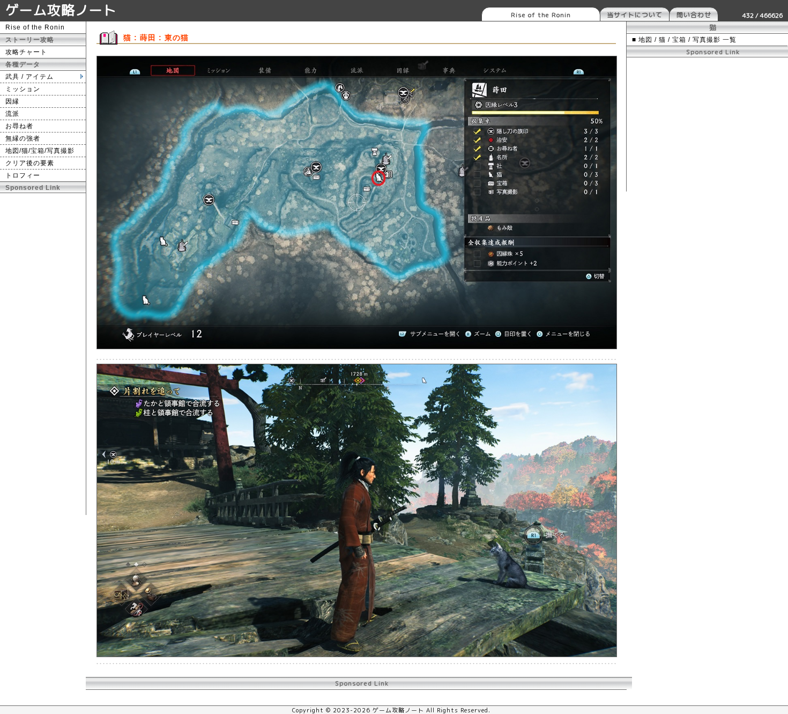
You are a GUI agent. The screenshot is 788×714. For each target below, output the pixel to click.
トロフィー (22, 175)
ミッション (22, 89)
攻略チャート (26, 52)
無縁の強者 (22, 138)
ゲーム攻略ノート (61, 10)
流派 (12, 113)
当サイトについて (635, 14)
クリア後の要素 (29, 163)
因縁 (12, 101)
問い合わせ (694, 14)
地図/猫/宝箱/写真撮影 (40, 150)
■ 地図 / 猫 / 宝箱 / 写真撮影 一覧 (684, 39)
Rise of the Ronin (541, 14)
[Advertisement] (43, 354)
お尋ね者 (19, 126)
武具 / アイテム (29, 76)
